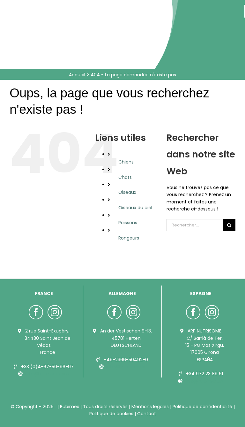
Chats (125, 177)
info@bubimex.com (47, 373)
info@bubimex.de (125, 366)
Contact (146, 413)
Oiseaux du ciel (135, 207)
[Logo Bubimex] (67, 7)
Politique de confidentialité (202, 406)
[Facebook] (36, 312)
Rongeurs (128, 238)
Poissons (127, 222)
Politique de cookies (112, 413)
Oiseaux (127, 192)
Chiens (126, 162)
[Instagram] (55, 312)
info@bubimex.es (204, 381)
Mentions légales (150, 406)
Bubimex (69, 406)
